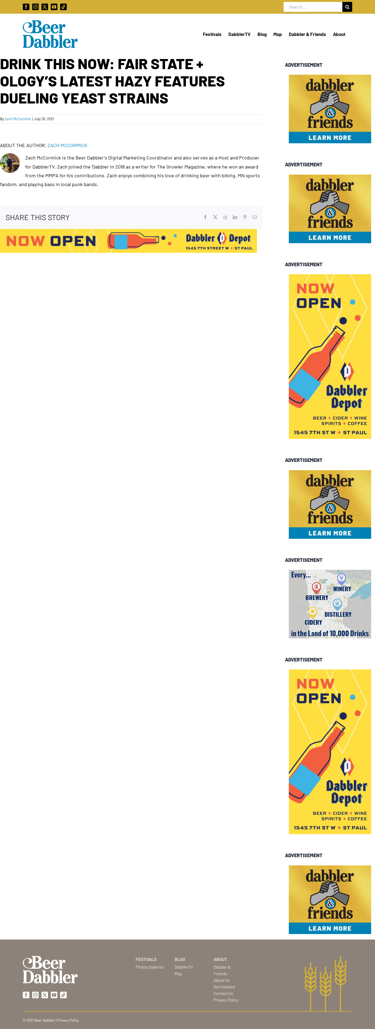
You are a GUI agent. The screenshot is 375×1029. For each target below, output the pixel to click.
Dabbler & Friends (222, 970)
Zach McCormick (18, 119)
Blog (180, 959)
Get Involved (224, 986)
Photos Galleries (150, 966)
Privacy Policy (226, 999)
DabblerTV (184, 966)
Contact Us (223, 993)
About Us (222, 980)
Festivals (146, 959)
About (220, 959)
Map (178, 973)
